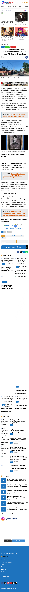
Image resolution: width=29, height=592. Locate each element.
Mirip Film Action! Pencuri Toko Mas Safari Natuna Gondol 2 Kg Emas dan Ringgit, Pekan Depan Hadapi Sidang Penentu (19, 459)
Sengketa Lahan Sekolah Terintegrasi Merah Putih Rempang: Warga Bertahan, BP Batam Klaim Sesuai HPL (18, 431)
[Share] (26, 57)
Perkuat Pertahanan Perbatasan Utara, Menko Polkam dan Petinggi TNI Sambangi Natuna (21, 272)
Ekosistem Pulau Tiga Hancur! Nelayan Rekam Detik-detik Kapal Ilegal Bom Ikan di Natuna (21, 392)
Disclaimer (3, 569)
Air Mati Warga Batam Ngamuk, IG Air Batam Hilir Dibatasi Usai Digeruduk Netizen (17, 485)
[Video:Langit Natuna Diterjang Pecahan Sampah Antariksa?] (21, 400)
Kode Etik (3, 559)
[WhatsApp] (26, 252)
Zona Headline (13, 46)
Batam (11, 434)
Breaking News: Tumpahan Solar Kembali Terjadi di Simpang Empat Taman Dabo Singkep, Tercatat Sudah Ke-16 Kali (18, 468)
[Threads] (13, 583)
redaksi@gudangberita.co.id (10, 553)
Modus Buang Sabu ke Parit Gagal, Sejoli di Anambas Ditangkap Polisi (16, 479)
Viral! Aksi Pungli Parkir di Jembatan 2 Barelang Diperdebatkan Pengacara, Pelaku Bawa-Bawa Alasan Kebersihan (17, 491)
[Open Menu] (24, 2)
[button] (22, 2)
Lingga (11, 470)
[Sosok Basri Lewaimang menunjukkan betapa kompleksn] (21, 534)
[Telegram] (23, 252)
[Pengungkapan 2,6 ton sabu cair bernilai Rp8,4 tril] (21, 526)
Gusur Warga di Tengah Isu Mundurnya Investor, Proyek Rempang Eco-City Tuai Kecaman (18, 450)
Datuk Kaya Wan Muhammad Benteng (15, 235)
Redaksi (2, 56)
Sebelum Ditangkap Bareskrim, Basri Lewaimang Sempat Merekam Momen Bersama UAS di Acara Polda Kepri (17, 502)
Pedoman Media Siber (6, 562)
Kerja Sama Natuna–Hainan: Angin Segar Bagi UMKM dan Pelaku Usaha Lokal (7, 269)
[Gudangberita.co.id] (7, 2)
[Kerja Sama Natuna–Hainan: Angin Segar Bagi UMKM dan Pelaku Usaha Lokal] (7, 262)
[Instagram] (8, 583)
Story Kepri (8, 46)
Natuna (3, 46)
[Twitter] (20, 252)
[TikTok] (16, 583)
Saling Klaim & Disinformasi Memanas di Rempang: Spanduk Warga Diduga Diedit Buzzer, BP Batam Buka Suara (16, 497)
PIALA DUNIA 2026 (5, 576)
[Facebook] (18, 252)
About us (3, 566)
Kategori (3, 573)
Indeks (2, 564)
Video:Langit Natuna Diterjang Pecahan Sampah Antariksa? (21, 407)
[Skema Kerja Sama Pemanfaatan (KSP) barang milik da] (7, 534)
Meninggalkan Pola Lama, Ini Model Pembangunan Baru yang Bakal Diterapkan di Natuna (18, 422)
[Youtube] (10, 583)
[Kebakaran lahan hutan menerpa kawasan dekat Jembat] (7, 526)
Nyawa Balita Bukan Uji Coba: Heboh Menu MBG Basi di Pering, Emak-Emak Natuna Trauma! (7, 287)
